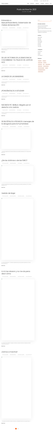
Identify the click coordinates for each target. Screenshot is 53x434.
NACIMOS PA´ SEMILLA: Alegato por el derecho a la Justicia (16, 106)
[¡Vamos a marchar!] (16, 388)
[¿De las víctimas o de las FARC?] (17, 174)
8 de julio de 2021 (4, 27)
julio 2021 (39, 43)
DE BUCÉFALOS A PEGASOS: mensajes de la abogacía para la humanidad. (17, 122)
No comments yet (26, 27)
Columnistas (20, 276)
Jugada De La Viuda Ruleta (42, 32)
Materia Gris (40, 66)
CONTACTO (47, 3)
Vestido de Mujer (8, 193)
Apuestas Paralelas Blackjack (43, 25)
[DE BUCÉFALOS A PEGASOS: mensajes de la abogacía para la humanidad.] (15, 139)
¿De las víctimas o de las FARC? (14, 160)
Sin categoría (19, 27)
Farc (43, 64)
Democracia (40, 62)
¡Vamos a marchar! (9, 352)
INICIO (28, 3)
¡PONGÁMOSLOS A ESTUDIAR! (12, 90)
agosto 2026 (40, 37)
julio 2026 (39, 38)
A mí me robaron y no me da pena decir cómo (15, 272)
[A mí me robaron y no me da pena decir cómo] (17, 310)
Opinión (23, 276)
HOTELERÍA (42, 3)
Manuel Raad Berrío (12, 27)
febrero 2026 (40, 41)
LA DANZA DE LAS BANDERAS (12, 76)
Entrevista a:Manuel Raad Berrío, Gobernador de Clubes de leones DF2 (16, 22)
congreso (44, 60)
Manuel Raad (48, 64)
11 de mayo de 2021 (5, 276)
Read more (3, 70)
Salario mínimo (40, 71)
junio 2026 (39, 39)
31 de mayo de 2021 (5, 126)
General (39, 52)
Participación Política (41, 69)
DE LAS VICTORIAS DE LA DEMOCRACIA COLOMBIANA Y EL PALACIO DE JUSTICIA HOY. (17, 60)
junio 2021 (39, 45)
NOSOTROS (32, 3)
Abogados (39, 60)
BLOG (51, 3)
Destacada (40, 64)
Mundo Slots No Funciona (42, 27)
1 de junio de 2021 (4, 79)
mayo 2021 (39, 46)
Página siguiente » (20, 429)
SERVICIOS (37, 3)
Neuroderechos (45, 66)
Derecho (44, 62)
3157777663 (36, 0)
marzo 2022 (40, 42)
